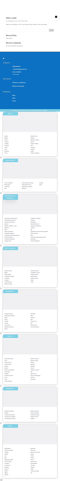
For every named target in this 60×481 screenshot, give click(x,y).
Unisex (14, 101)
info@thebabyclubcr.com (43, 1)
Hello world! (11, 18)
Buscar (51, 30)
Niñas (13, 95)
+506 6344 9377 (12, 1)
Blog (26, 21)
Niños (13, 98)
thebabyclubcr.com (12, 21)
